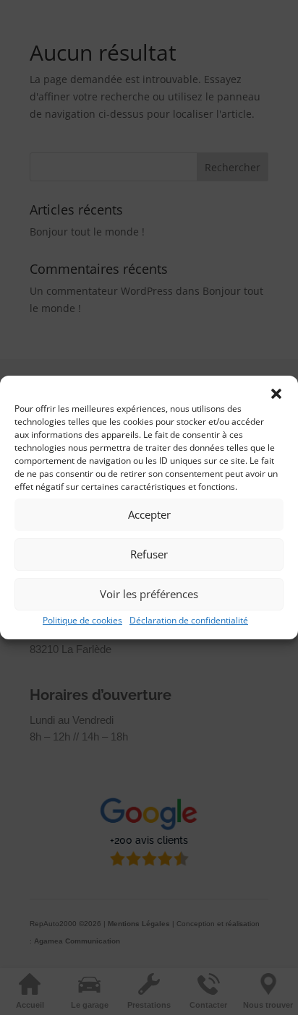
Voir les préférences (149, 594)
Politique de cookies (82, 620)
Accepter (149, 514)
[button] (276, 393)
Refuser (149, 554)
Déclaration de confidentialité (188, 620)
